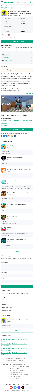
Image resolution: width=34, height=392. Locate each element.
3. (5, 57)
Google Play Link (5, 123)
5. (6, 63)
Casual (23, 21)
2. (5, 54)
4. (7, 60)
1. (5, 52)
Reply (17, 286)
